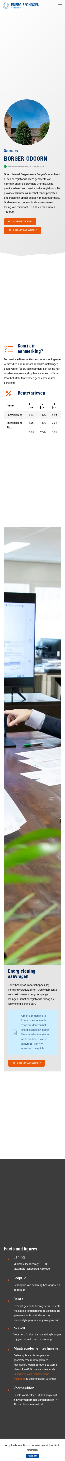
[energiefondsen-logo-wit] (21, 6)
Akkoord (32, 1455)
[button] (60, 6)
